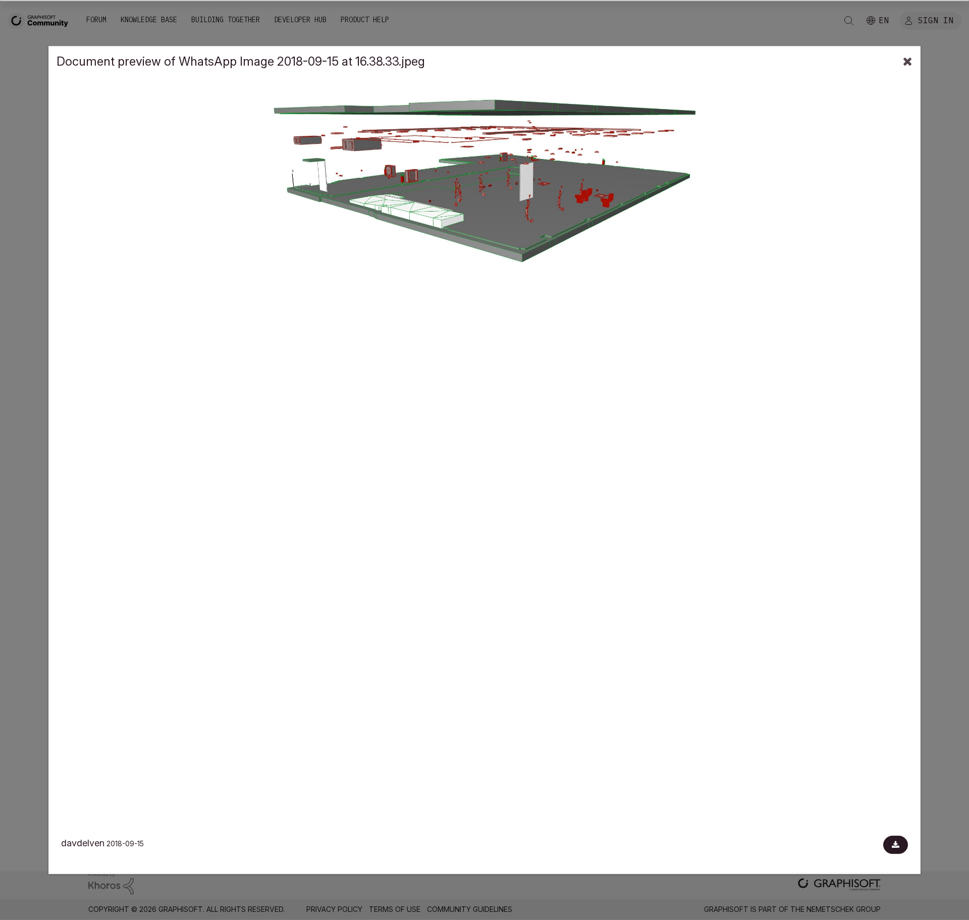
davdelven (82, 843)
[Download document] (895, 845)
